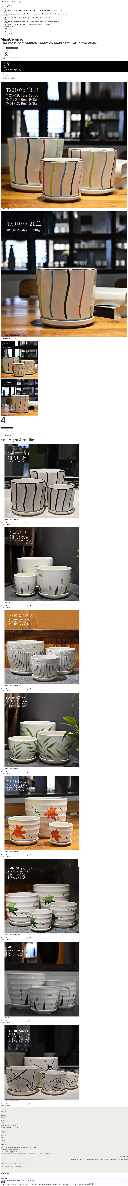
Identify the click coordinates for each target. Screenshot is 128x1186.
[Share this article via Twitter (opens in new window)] (8, 431)
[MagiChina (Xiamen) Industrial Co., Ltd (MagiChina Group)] (8, 35)
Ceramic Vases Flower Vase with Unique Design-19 (15, 1021)
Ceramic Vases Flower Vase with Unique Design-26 (16, 938)
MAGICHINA (14, 2)
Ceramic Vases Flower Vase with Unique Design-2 (15, 523)
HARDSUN (20, 1166)
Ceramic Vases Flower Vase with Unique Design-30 (16, 689)
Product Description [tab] (10, 434)
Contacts (7, 55)
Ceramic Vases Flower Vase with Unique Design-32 (16, 606)
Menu (2, 48)
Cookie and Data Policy (84, 1184)
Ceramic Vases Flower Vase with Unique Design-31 (15, 772)
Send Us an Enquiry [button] (7, 427)
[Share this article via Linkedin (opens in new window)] (10, 431)
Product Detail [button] (5, 524)
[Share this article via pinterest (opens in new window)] (12, 431)
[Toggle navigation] (20, 2)
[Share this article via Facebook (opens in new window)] (5, 431)
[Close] (2, 1177)
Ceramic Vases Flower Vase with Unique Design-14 (15, 1104)
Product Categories (11, 48)
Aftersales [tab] (7, 436)
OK (91, 1184)
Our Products (8, 7)
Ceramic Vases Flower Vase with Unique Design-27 (16, 855)
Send (2, 1182)
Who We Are (8, 5)
